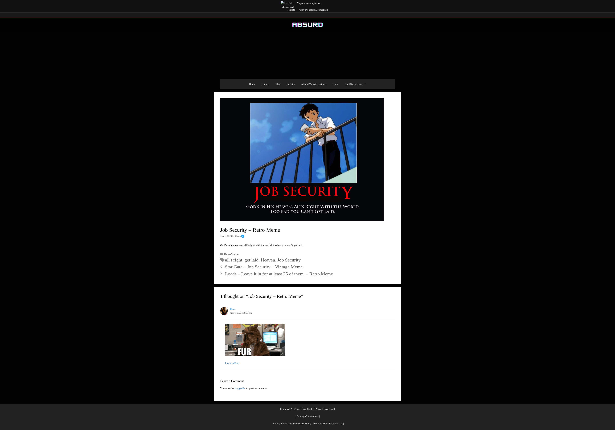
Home (252, 84)
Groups (265, 84)
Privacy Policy (280, 423)
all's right (233, 259)
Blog (277, 84)
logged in (240, 388)
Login (335, 84)
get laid (251, 259)
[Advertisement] (307, 55)
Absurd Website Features (313, 84)
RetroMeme (231, 254)
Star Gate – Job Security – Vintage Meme (264, 266)
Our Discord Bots (353, 84)
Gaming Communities (308, 416)
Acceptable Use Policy (300, 423)
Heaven (268, 259)
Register (291, 84)
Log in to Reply (232, 363)
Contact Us (337, 423)
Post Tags (295, 409)
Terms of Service (321, 423)
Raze (233, 309)
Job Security (289, 259)
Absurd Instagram (325, 409)
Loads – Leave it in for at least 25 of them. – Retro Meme (279, 273)
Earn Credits (308, 409)
